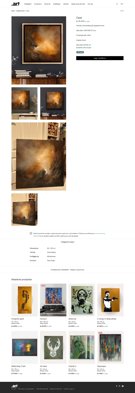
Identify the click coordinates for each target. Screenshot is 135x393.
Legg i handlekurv (100, 58)
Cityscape (101, 366)
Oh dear (43, 366)
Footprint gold (17, 319)
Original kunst (20, 11)
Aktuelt (65, 4)
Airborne (72, 319)
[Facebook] (116, 386)
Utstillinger (56, 4)
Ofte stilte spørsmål (42, 389)
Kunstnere (38, 4)
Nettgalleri (27, 4)
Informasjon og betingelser (26, 389)
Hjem (13, 11)
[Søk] (117, 4)
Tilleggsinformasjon (67, 242)
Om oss (90, 4)
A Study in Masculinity (106, 319)
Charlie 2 (72, 366)
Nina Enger (87, 47)
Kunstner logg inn (69, 389)
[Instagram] (119, 386)
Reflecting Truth (18, 366)
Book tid (47, 4)
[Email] (123, 386)
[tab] (68, 241)
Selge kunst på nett (78, 4)
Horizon (43, 319)
